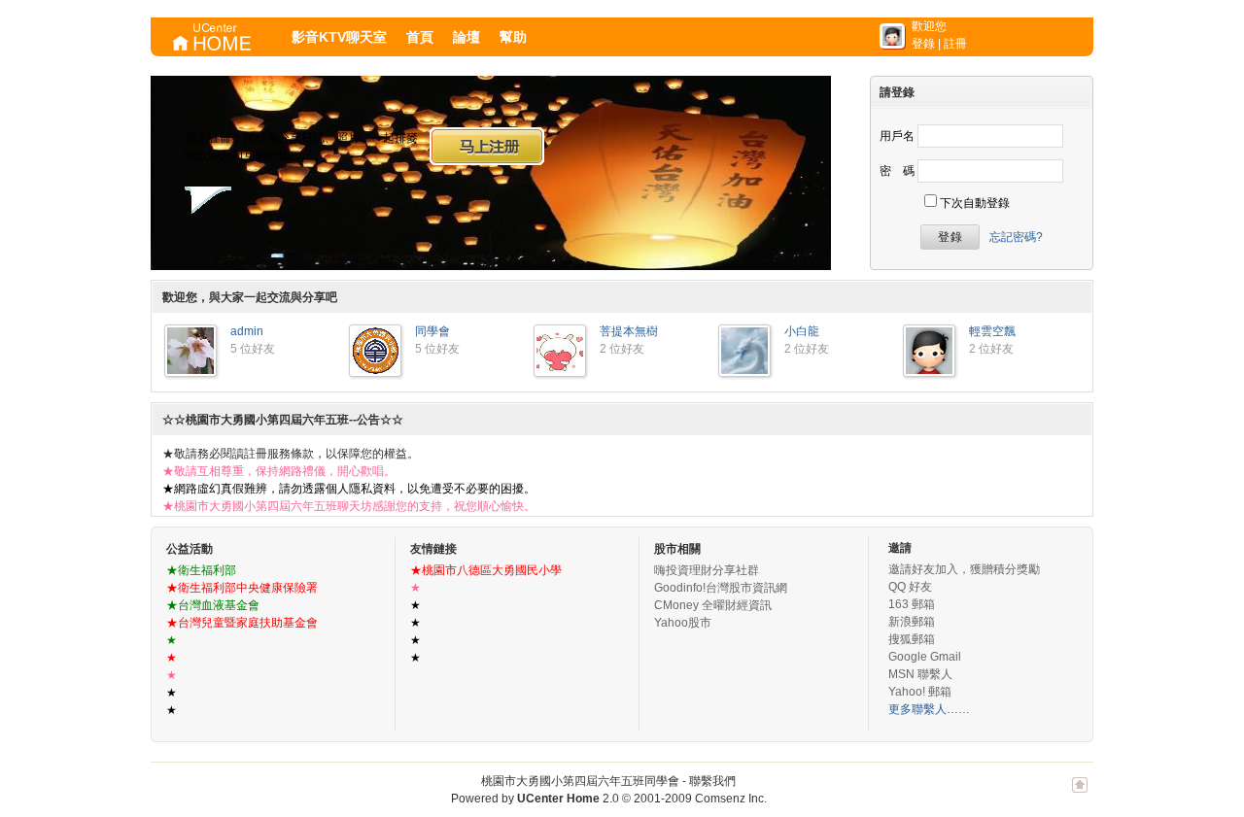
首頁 (419, 37)
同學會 (432, 331)
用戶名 (897, 136)
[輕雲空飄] (929, 370)
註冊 (955, 44)
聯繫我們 (712, 781)
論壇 (466, 37)
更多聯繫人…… (929, 709)
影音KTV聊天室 (339, 37)
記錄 (189, 240)
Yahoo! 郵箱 (919, 691)
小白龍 (801, 331)
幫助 (513, 37)
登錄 (923, 44)
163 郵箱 (911, 604)
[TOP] (1079, 794)
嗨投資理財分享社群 (706, 570)
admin (246, 331)
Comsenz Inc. (731, 798)
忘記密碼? (1016, 237)
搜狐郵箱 (911, 639)
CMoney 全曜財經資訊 (713, 605)
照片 (246, 240)
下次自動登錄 (975, 203)
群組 (362, 240)
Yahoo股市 (682, 623)
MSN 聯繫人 (920, 674)
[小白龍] (744, 370)
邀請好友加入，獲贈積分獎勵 (964, 569)
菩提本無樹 (629, 331)
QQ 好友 (910, 587)
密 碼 (897, 171)
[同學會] (375, 370)
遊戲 (305, 240)
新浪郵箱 (911, 622)
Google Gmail (924, 657)
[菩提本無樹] (559, 370)
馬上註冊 (487, 145)
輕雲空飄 (992, 331)
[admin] (190, 370)
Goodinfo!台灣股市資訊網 (720, 588)
